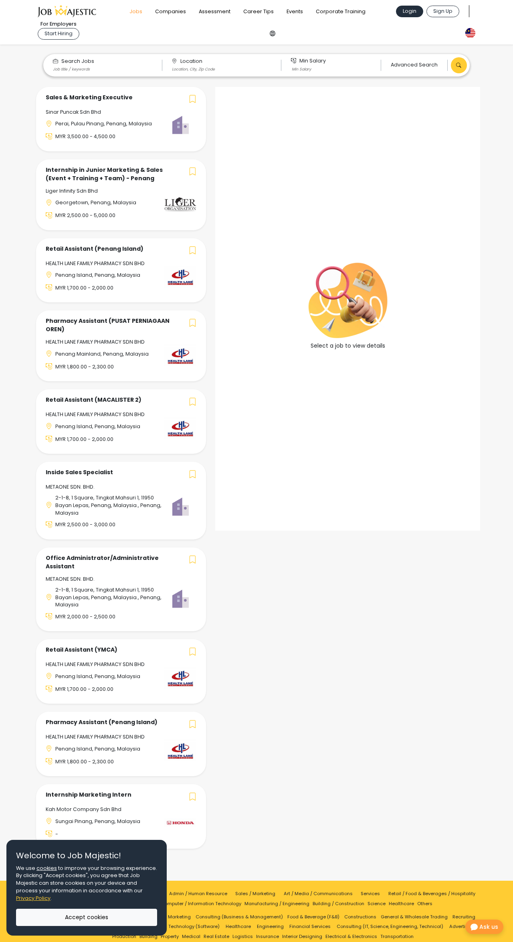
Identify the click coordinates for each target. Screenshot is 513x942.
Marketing (179, 917)
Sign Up (442, 11)
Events (295, 11)
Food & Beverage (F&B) (313, 917)
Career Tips (258, 11)
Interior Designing (302, 936)
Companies (170, 11)
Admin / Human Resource (198, 893)
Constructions (360, 917)
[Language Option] (272, 32)
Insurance (267, 936)
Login (409, 11)
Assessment (214, 11)
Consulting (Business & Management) (239, 917)
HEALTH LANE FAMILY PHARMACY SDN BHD (95, 263)
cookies (46, 868)
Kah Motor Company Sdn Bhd (83, 809)
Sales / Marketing (255, 893)
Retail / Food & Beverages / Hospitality (431, 893)
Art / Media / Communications (318, 893)
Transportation (397, 936)
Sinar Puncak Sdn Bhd (73, 112)
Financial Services (310, 926)
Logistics (242, 936)
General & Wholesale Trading (414, 917)
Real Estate (216, 936)
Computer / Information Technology (201, 903)
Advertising (462, 926)
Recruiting (463, 917)
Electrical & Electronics (351, 936)
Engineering (270, 926)
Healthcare (401, 903)
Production (124, 936)
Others (424, 903)
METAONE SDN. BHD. (70, 486)
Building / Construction (338, 903)
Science (377, 903)
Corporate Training (341, 11)
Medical (191, 936)
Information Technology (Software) (180, 926)
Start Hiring (58, 33)
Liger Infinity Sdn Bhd (72, 190)
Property (170, 936)
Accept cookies (86, 917)
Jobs (135, 11)
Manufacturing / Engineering (276, 903)
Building (148, 936)
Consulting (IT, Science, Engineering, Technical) (390, 926)
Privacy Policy (33, 898)
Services (370, 893)
